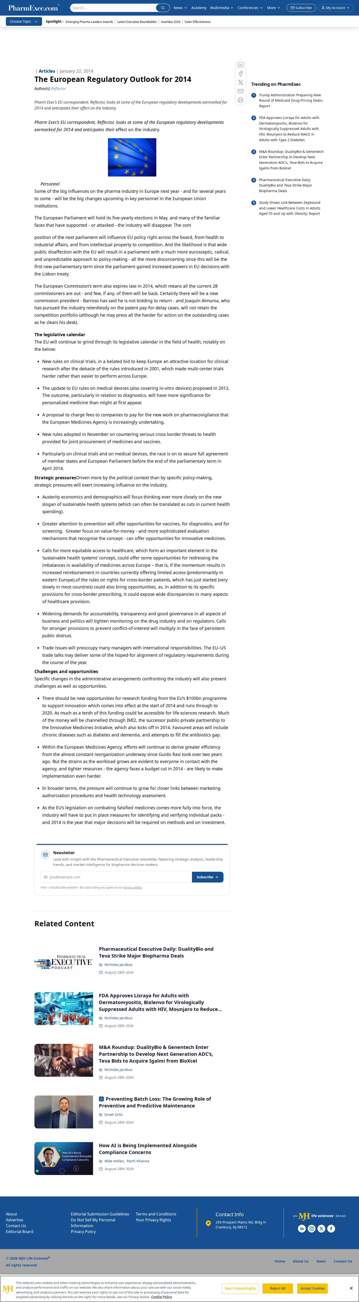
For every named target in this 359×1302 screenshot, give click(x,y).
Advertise (14, 1220)
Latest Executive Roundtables (137, 22)
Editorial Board (19, 1231)
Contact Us (16, 1225)
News (178, 7)
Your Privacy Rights (153, 1220)
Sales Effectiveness (198, 22)
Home (280, 1261)
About (11, 1214)
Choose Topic (20, 21)
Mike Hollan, (115, 1161)
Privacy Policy (83, 1231)
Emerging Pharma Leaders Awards (89, 22)
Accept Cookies (312, 1288)
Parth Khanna (138, 1161)
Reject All (277, 1288)
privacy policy (133, 887)
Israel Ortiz (114, 1114)
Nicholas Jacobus (118, 964)
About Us (301, 1261)
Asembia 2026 (170, 22)
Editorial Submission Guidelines (100, 1214)
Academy (198, 7)
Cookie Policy (161, 1297)
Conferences (248, 7)
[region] (179, 1289)
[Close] (351, 1288)
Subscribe (205, 877)
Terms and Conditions (156, 1214)
